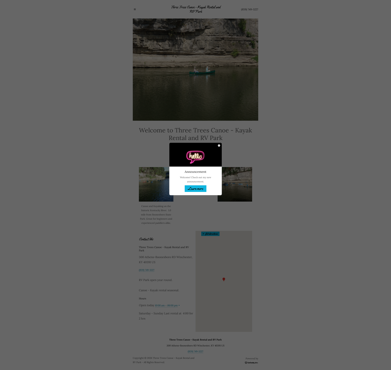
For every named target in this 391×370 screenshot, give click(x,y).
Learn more (195, 188)
